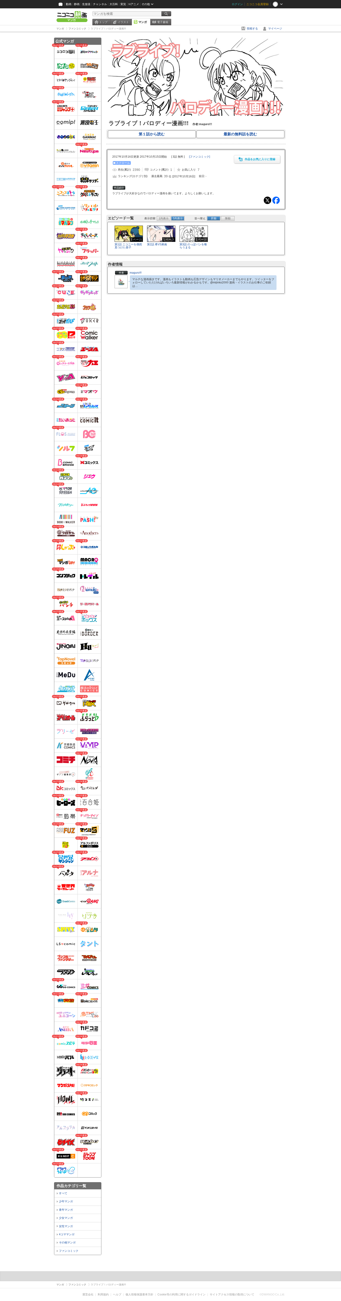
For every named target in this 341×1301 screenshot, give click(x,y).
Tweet (267, 200)
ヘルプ (117, 1294)
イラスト (123, 22)
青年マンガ (66, 1209)
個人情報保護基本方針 (139, 1294)
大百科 (113, 4)
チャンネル (100, 4)
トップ (103, 22)
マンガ (142, 22)
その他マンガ (67, 1242)
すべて (63, 1193)
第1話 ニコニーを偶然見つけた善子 (128, 246)
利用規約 (103, 1294)
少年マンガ (66, 1201)
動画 (68, 4)
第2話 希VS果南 (157, 244)
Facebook (276, 200)
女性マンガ (66, 1226)
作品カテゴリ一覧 (71, 1186)
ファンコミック (68, 1250)
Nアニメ (134, 4)
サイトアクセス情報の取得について (232, 1294)
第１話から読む (152, 134)
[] (199, 156)
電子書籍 (162, 22)
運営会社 (87, 1294)
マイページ (275, 28)
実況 (123, 4)
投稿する (252, 28)
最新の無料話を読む (240, 134)
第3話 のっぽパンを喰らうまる (193, 246)
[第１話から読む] (196, 115)
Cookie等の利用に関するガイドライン (182, 1294)
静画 (77, 4)
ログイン (237, 4)
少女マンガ (66, 1218)
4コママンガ (66, 1234)
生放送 (86, 4)
